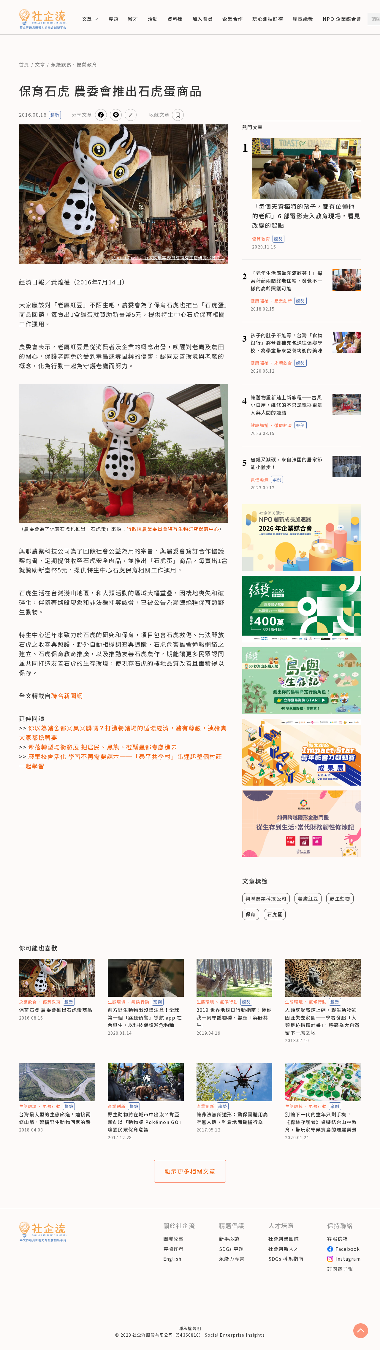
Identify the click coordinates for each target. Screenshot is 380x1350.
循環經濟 (283, 425)
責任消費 (259, 479)
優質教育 (87, 64)
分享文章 (82, 114)
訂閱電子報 (340, 1268)
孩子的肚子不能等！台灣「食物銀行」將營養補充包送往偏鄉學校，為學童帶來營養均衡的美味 (286, 343)
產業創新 (283, 301)
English (172, 1258)
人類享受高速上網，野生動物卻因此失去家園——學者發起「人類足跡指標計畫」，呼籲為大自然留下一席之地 (322, 1021)
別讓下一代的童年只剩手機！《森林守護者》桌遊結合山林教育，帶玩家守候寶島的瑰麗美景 (321, 1122)
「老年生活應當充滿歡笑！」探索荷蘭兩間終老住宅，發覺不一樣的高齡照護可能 (286, 280)
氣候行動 (140, 1002)
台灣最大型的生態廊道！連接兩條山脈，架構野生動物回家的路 (55, 1118)
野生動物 (340, 898)
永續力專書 (232, 1258)
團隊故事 (173, 1238)
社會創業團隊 (283, 1238)
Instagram (348, 1258)
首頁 (24, 64)
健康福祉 (259, 301)
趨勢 (54, 115)
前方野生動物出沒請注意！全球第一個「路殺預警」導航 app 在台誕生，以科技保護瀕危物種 (145, 1017)
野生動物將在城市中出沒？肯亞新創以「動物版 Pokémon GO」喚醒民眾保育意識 (144, 1122)
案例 (300, 425)
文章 (40, 64)
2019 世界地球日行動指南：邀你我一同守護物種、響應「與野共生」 (234, 1017)
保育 (251, 914)
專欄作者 (173, 1248)
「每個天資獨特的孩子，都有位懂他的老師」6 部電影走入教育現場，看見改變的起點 (306, 216)
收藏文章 (159, 114)
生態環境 (117, 1002)
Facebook (347, 1248)
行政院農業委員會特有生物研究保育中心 (173, 528)
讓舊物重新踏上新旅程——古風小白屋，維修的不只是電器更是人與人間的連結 (286, 405)
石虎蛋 (275, 914)
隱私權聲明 (190, 1328)
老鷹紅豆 (308, 898)
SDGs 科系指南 (286, 1258)
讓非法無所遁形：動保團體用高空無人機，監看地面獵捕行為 (232, 1118)
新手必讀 (229, 1238)
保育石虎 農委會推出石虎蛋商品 (55, 1009)
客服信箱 (337, 1238)
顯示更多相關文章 (190, 1171)
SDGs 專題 (231, 1248)
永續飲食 (61, 64)
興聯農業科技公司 (266, 898)
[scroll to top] (360, 1330)
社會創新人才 (283, 1248)
